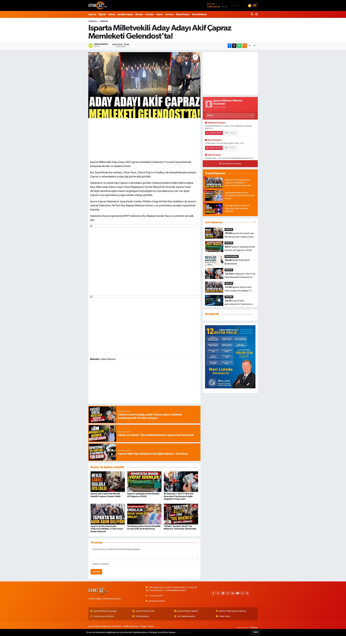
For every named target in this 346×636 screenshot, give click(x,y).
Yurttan (169, 14)
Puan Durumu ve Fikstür (104, 616)
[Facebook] (213, 593)
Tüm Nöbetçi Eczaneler (231, 164)
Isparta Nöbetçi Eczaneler (105, 611)
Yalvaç (111, 14)
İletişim (144, 626)
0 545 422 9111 (156, 596)
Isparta (92, 14)
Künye (151, 626)
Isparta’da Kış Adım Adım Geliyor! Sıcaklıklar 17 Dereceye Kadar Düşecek (107, 528)
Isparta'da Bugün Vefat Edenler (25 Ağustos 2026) (239, 249)
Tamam (255, 632)
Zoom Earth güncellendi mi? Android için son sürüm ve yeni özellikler (238, 303)
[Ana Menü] (256, 14)
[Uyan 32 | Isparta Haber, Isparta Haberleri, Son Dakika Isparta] (97, 5)
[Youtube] (237, 593)
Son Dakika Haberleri (186, 616)
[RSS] (247, 593)
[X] (218, 593)
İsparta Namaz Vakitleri (188, 611)
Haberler (92, 21)
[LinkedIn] (232, 593)
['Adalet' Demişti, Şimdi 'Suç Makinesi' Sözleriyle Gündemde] (181, 514)
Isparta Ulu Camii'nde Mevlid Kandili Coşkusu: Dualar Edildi (239, 235)
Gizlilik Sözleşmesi (131, 626)
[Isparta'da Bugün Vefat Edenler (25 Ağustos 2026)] (144, 481)
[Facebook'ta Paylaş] (229, 45)
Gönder (96, 572)
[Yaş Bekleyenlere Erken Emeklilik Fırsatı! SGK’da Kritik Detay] (144, 514)
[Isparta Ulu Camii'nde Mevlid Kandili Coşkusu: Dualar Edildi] (108, 481)
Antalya (149, 14)
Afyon (159, 14)
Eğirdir (102, 14)
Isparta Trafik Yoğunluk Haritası (232, 611)
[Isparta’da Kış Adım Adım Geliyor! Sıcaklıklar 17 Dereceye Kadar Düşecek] (108, 514)
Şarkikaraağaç (125, 14)
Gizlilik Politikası (185, 632)
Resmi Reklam (199, 14)
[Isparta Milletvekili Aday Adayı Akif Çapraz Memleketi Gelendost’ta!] (144, 85)
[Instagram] (228, 593)
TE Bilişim (254, 628)
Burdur (139, 14)
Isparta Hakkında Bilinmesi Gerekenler (105, 626)
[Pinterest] (223, 593)
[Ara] (252, 14)
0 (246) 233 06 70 (215, 133)
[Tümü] (254, 222)
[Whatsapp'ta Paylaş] (239, 45)
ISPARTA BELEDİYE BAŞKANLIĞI (237, 262)
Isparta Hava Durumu (145, 611)
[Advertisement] (144, 139)
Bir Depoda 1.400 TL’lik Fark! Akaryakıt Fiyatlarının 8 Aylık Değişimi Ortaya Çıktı (178, 496)
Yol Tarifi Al (231, 133)
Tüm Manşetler (142, 616)
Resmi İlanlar (183, 14)
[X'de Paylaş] (234, 45)
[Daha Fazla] (244, 45)
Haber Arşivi (224, 616)
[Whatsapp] (242, 593)
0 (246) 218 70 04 (215, 148)
